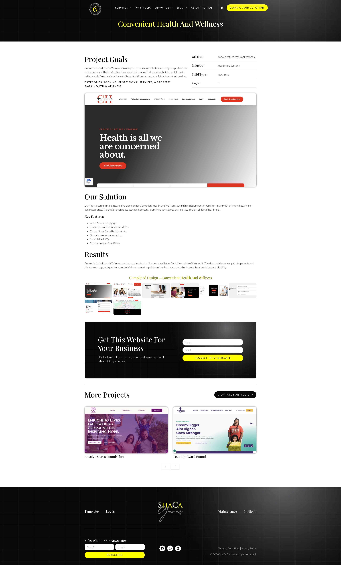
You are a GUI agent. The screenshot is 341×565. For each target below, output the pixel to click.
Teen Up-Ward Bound (189, 456)
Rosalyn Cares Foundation (104, 456)
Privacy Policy (248, 548)
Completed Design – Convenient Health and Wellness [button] (170, 277)
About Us (162, 7)
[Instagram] (170, 548)
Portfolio (143, 7)
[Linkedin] (178, 548)
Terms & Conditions (229, 548)
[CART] (221, 8)
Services (121, 7)
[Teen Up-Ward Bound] (214, 430)
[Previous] (165, 466)
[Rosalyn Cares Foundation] (126, 430)
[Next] (175, 466)
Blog (180, 7)
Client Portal (202, 7)
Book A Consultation (247, 7)
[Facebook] (162, 548)
